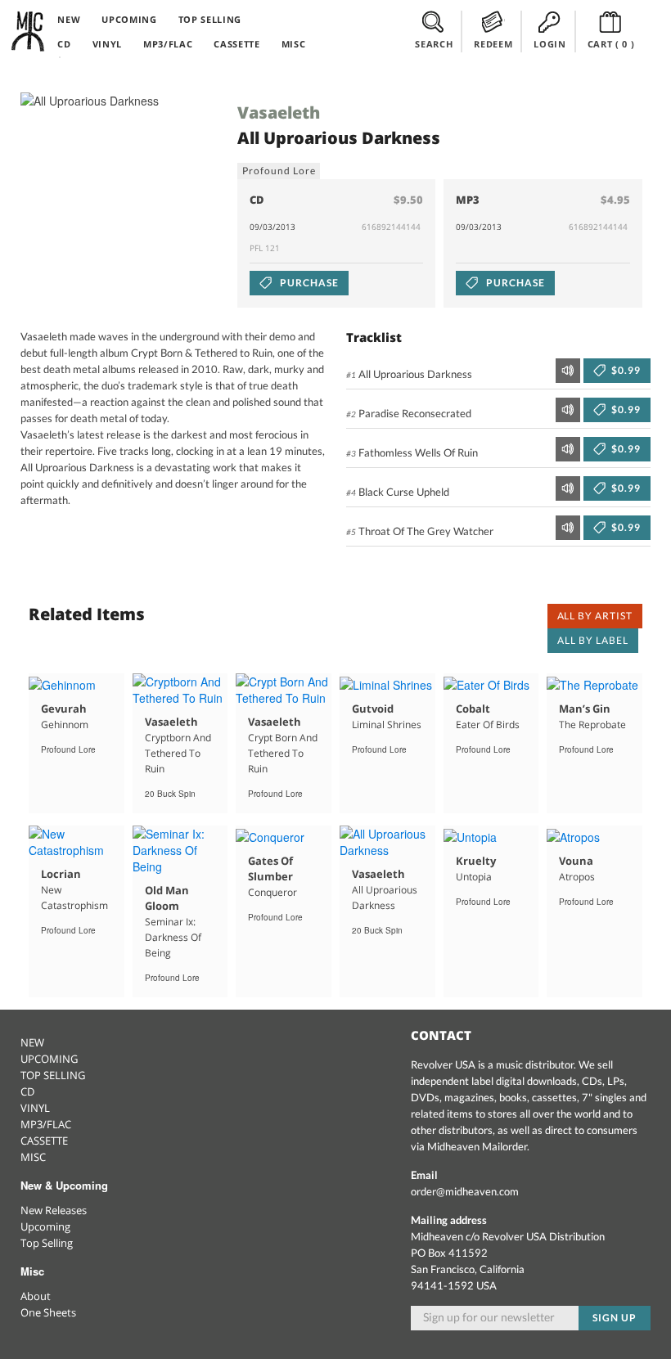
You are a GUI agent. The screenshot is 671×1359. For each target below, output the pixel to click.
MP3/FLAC (167, 44)
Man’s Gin (584, 708)
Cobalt (473, 708)
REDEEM (493, 44)
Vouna (576, 860)
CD (63, 44)
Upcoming (45, 1226)
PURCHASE (308, 283)
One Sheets (48, 1312)
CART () (611, 44)
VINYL (107, 44)
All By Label (592, 640)
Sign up (614, 1318)
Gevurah (64, 708)
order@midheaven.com (465, 1191)
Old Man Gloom (167, 898)
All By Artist (595, 616)
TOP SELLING (209, 19)
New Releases (53, 1210)
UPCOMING (128, 19)
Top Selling (46, 1242)
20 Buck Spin (170, 793)
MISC (293, 44)
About (35, 1296)
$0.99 (625, 370)
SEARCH (434, 44)
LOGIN (549, 44)
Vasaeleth (278, 112)
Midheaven (28, 31)
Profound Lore (278, 170)
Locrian (61, 873)
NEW (68, 19)
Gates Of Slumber (270, 868)
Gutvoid (373, 708)
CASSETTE (236, 44)
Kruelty (476, 860)
